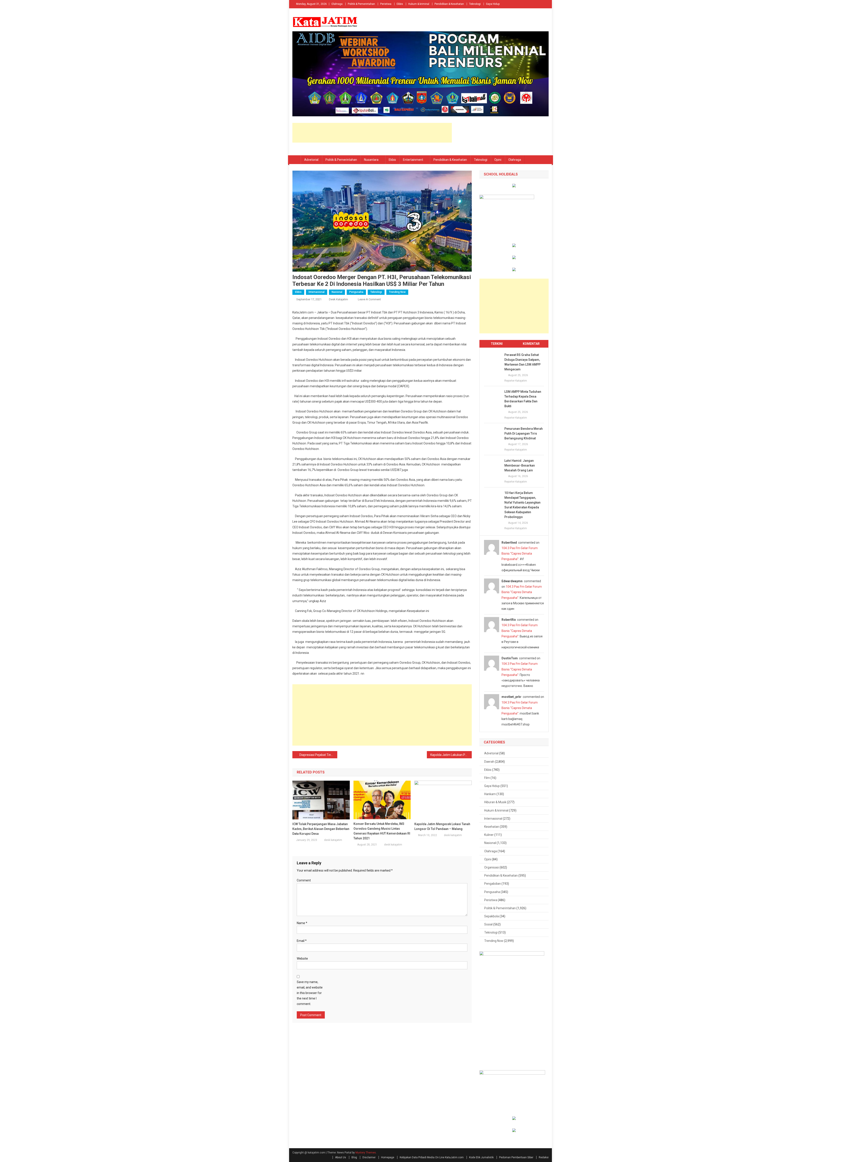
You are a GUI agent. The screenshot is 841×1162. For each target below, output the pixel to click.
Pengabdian (492, 883)
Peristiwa (385, 3)
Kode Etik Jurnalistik (481, 1157)
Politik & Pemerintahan (361, 3)
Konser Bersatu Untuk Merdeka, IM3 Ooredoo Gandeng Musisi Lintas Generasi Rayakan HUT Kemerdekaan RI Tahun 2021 (381, 831)
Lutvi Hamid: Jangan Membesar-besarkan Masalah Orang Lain (519, 465)
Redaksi (544, 1157)
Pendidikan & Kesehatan (449, 3)
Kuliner (489, 835)
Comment (304, 880)
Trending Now (397, 292)
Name (302, 923)
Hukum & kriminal (418, 3)
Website (302, 958)
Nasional (337, 292)
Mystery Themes (365, 1152)
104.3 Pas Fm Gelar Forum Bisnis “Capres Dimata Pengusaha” (520, 553)
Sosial (488, 924)
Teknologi (475, 3)
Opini (497, 159)
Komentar (531, 343)
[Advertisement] (372, 133)
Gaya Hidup (493, 3)
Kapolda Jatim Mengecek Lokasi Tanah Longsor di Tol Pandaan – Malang (442, 826)
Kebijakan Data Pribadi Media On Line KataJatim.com (432, 1157)
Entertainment (413, 159)
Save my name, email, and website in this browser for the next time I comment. (310, 993)
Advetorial (311, 159)
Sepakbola (491, 916)
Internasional (317, 292)
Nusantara (371, 159)
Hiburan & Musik (495, 802)
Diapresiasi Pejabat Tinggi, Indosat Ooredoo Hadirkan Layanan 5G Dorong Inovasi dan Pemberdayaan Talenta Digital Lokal (318, 755)
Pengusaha (356, 292)
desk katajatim (338, 299)
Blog (354, 1157)
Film (487, 778)
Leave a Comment (369, 299)
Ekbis (400, 3)
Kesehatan (491, 826)
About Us (340, 1157)
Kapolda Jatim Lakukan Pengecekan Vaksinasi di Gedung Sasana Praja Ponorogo (451, 755)
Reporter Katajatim (515, 380)
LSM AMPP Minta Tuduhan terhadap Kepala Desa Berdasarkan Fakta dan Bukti (522, 399)
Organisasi (491, 867)
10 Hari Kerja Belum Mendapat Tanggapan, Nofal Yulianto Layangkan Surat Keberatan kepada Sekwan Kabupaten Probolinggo (522, 505)
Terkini (497, 343)
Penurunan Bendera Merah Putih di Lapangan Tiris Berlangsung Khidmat (523, 433)
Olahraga (337, 3)
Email (302, 941)
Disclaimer (369, 1157)
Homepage (387, 1157)
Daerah (489, 761)
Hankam (490, 794)
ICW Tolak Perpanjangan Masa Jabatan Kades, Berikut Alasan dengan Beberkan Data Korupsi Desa (320, 828)
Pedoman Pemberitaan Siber (516, 1157)
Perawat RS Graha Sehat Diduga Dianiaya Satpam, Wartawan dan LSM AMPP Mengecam (522, 362)
